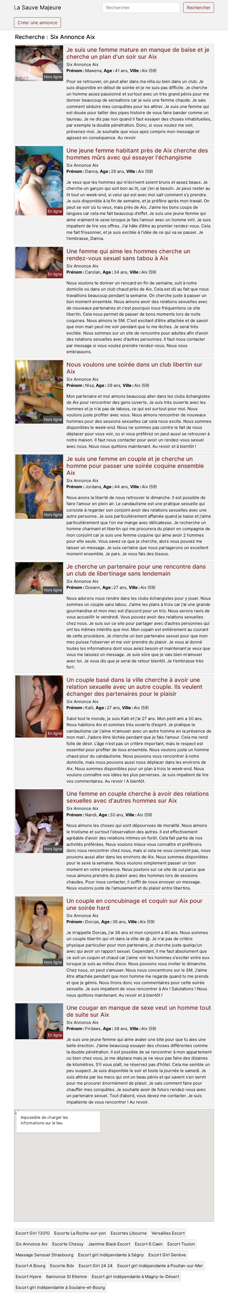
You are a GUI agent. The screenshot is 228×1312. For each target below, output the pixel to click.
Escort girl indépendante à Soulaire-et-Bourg (60, 1287)
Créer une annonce (37, 22)
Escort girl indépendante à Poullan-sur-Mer (160, 1265)
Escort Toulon (181, 1244)
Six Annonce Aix (32, 1244)
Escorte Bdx (62, 1265)
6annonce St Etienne (66, 1276)
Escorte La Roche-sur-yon (80, 1233)
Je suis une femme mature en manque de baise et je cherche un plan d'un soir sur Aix (137, 53)
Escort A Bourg (30, 1265)
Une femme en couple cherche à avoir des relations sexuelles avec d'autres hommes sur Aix (137, 797)
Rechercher (198, 7)
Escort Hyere (28, 1276)
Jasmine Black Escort (109, 1244)
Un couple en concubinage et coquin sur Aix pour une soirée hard (134, 904)
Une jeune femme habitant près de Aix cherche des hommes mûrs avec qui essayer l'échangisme (137, 154)
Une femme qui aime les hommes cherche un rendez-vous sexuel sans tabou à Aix (128, 255)
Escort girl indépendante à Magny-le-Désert (135, 1276)
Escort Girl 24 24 (96, 1265)
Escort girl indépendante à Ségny (111, 1254)
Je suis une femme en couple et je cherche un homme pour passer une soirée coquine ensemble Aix (135, 465)
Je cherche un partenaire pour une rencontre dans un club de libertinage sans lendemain (136, 570)
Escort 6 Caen (149, 1244)
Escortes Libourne (129, 1233)
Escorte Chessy (67, 1244)
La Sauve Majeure (37, 7)
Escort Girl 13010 (32, 1233)
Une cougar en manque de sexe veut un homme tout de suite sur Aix (138, 1011)
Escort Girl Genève (167, 1254)
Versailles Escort (168, 1233)
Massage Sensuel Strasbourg (44, 1254)
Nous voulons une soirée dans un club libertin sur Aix (134, 368)
